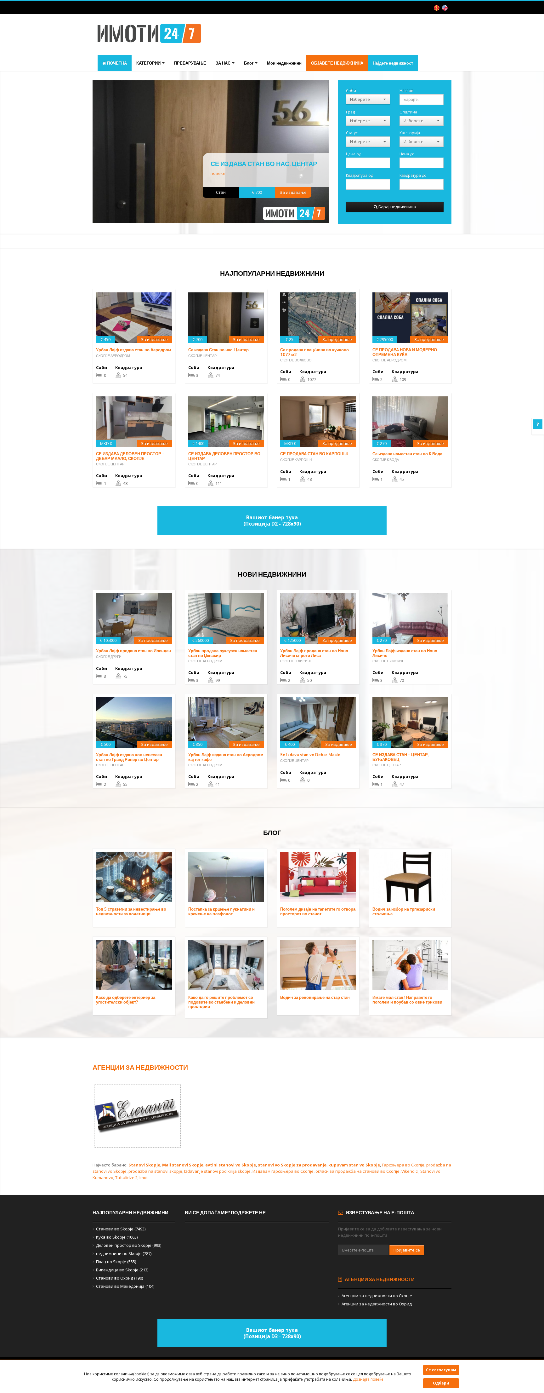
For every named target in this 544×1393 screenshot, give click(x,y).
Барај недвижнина (396, 207)
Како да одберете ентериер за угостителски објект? (125, 999)
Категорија (410, 132)
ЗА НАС (223, 63)
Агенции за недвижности (140, 1067)
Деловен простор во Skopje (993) (128, 1245)
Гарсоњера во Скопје (403, 1165)
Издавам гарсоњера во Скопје (283, 1171)
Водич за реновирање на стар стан (315, 997)
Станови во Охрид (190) (119, 1278)
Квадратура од (359, 175)
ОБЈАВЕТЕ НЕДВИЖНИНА (337, 63)
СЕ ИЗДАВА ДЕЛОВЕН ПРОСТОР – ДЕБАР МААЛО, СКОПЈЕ (130, 456)
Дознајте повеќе (368, 1379)
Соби (351, 90)
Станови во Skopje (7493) (120, 1229)
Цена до (407, 153)
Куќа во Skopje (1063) (117, 1237)
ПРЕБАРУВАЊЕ (190, 63)
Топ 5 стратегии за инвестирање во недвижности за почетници (131, 911)
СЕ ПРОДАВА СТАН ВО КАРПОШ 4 (314, 453)
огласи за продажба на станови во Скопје (357, 1171)
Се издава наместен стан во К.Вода (407, 453)
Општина (408, 111)
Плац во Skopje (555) (116, 1261)
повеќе (218, 173)
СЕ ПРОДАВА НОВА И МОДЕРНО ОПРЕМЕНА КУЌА (404, 352)
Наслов (406, 90)
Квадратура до (413, 175)
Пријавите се (407, 1250)
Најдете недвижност (393, 63)
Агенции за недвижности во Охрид (377, 1304)
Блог (249, 63)
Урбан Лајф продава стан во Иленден (133, 650)
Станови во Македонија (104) (125, 1286)
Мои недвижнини (284, 63)
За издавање (293, 192)
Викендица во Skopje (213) (122, 1270)
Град (350, 111)
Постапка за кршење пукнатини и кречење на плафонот (221, 911)
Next (338, 154)
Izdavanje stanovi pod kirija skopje (217, 1171)
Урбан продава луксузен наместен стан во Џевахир (222, 653)
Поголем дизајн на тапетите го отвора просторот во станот (317, 911)
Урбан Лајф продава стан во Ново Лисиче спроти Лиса (314, 653)
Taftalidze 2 (126, 1177)
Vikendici (409, 1171)
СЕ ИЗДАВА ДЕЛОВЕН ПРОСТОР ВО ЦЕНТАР (224, 456)
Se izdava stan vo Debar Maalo (310, 754)
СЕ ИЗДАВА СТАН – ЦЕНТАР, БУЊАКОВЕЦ (400, 757)
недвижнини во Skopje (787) (123, 1253)
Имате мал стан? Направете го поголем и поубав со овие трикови (407, 999)
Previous (82, 154)
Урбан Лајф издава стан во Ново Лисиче (404, 653)
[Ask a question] (537, 424)
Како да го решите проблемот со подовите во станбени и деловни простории (221, 1002)
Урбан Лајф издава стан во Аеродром (133, 349)
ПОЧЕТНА (116, 63)
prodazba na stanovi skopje (155, 1171)
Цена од (353, 153)
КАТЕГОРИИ (149, 63)
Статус (352, 132)
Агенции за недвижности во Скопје (377, 1295)
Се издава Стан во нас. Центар (264, 163)
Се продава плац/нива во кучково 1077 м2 (314, 352)
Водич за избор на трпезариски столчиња (403, 911)
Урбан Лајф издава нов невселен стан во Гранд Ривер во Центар (129, 757)
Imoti (144, 1177)
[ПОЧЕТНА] (149, 35)
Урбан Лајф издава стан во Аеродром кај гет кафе (226, 757)
